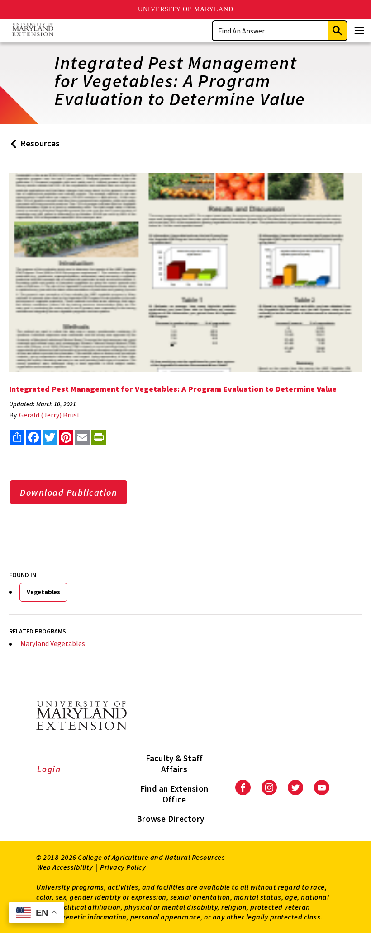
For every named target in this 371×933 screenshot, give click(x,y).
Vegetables (43, 592)
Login (49, 769)
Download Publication (68, 492)
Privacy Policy (123, 867)
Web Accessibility (65, 867)
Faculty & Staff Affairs (174, 763)
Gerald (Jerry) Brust (49, 414)
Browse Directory (170, 818)
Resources (33, 146)
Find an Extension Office (174, 794)
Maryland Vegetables (52, 643)
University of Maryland (185, 9)
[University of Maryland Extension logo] (32, 30)
